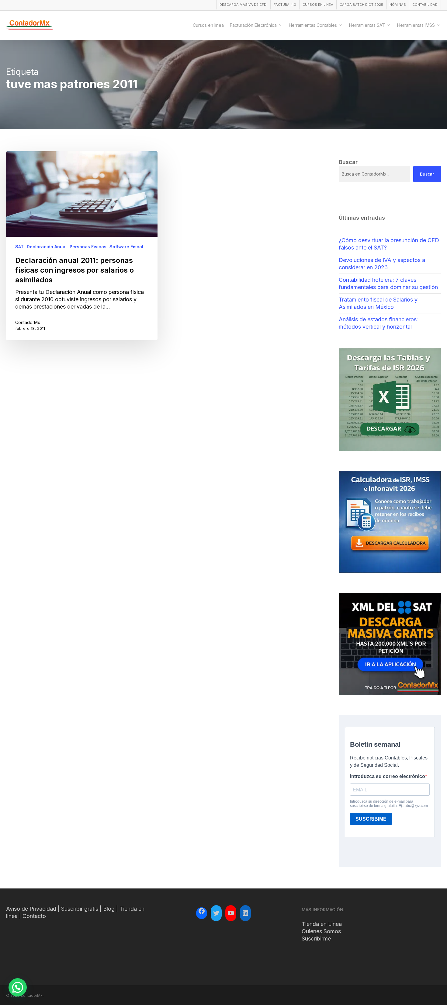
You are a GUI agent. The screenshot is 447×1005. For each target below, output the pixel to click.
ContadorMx (27, 322)
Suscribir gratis (79, 909)
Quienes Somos (321, 931)
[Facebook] (201, 911)
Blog (109, 909)
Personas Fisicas (88, 246)
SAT (19, 246)
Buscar (427, 174)
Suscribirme (316, 938)
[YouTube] (230, 913)
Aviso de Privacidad (31, 909)
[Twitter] (216, 913)
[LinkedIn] (245, 913)
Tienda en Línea (322, 924)
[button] (18, 987)
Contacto (34, 916)
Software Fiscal (126, 246)
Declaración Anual (47, 246)
